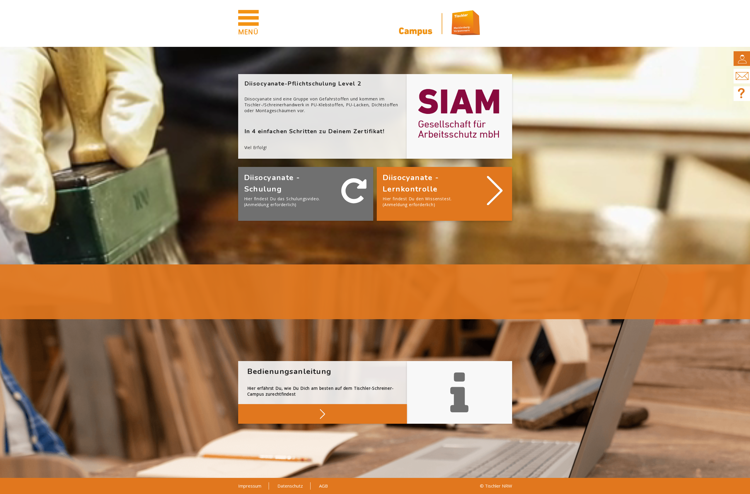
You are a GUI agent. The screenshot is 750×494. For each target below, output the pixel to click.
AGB (323, 486)
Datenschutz (290, 486)
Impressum (249, 486)
